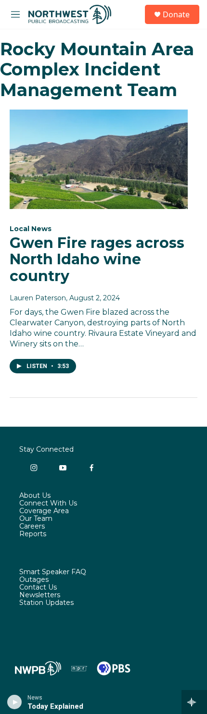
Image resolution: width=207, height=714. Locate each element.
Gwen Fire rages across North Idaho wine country (97, 259)
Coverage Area (44, 511)
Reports (32, 534)
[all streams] (194, 702)
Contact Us (38, 587)
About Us (35, 496)
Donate (176, 14)
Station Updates (46, 603)
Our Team (35, 519)
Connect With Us (48, 503)
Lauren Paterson (38, 298)
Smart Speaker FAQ (52, 572)
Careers (32, 526)
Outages (34, 580)
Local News (31, 228)
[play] (15, 702)
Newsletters (39, 595)
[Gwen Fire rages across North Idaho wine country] (99, 159)
